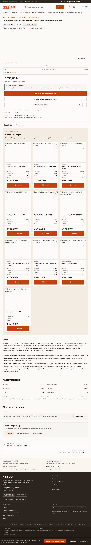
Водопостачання (39, 524)
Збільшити (83, 58)
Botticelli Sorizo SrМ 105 (43, 215)
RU (64, 1)
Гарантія (54, 484)
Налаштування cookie (9, 534)
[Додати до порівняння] (80, 105)
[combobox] (41, 7)
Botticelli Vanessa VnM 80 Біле (45, 166)
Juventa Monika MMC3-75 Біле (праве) (72, 216)
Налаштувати (84, 541)
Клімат (57, 524)
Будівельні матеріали (25, 524)
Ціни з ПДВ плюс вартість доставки (14, 81)
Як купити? (55, 479)
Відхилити (72, 541)
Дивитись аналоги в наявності (45, 93)
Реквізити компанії (8, 515)
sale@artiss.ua (37, 433)
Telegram (9, 433)
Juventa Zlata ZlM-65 (69, 263)
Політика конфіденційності (11, 513)
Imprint (5, 518)
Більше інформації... (20, 542)
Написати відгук (80, 416)
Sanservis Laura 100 (14, 312)
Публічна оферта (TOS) (10, 510)
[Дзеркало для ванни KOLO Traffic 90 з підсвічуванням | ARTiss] (45, 44)
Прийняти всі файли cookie (55, 541)
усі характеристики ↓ (9, 72)
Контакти (55, 487)
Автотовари (13, 524)
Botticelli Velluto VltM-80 (16, 166)
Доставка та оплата (58, 481)
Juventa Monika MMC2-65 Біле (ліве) (45, 264)
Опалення (63, 524)
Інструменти (49, 524)
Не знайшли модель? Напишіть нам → (14, 499)
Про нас (5, 507)
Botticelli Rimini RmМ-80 (16, 215)
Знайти (60, 7)
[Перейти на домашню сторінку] (11, 7)
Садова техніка (72, 524)
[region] (45, 44)
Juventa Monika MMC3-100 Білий (71, 167)
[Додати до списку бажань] (84, 105)
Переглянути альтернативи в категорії (45, 99)
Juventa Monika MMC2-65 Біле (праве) (18, 264)
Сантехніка (82, 524)
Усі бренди (55, 489)
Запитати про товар (41, 104)
